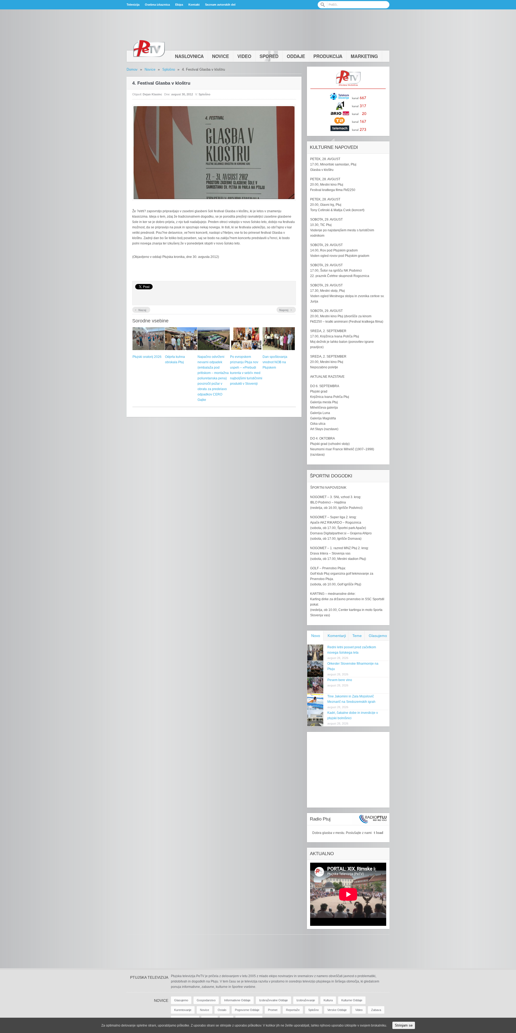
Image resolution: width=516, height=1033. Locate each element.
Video (244, 56)
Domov (132, 69)
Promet (272, 1010)
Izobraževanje (305, 1000)
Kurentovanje (182, 1010)
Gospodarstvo (206, 1000)
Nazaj (140, 309)
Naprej (285, 309)
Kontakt (194, 4)
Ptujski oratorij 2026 (147, 357)
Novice (220, 56)
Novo (315, 636)
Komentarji (337, 636)
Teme (357, 636)
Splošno (168, 69)
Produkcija (327, 56)
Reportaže (293, 1010)
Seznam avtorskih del (220, 4)
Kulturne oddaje (351, 1000)
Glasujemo (378, 636)
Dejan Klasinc (152, 94)
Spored (269, 56)
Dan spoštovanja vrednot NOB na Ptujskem (275, 362)
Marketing (364, 56)
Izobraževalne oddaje (273, 1000)
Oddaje (296, 56)
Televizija (133, 4)
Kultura (328, 1000)
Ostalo (222, 1010)
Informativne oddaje (237, 1000)
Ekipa (179, 4)
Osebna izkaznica (157, 4)
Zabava (376, 1010)
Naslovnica (189, 56)
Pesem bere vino (339, 680)
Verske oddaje (337, 1010)
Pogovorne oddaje (247, 1010)
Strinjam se (404, 1025)
